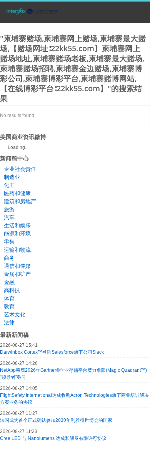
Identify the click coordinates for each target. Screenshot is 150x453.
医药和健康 (17, 193)
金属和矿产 (17, 274)
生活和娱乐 (17, 225)
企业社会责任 (20, 169)
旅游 (9, 209)
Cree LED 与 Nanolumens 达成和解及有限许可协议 (53, 438)
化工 (9, 185)
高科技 (12, 290)
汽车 (9, 217)
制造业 (12, 177)
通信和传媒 (17, 266)
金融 (9, 282)
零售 (9, 242)
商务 (9, 258)
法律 (9, 322)
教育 (9, 306)
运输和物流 (17, 250)
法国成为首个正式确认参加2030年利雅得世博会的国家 (56, 420)
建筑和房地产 (20, 201)
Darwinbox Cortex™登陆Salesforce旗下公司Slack (52, 352)
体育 (9, 298)
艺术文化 (14, 314)
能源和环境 (17, 234)
